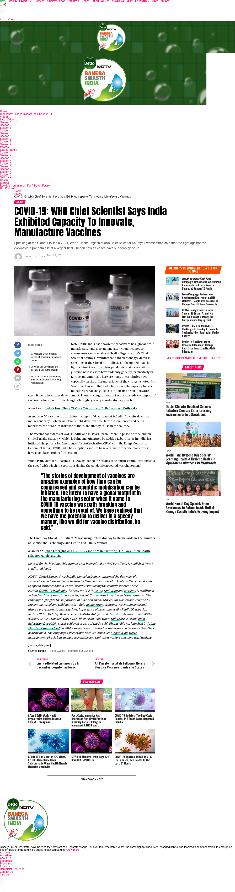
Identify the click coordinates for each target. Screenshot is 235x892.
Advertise (6, 855)
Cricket (52, 1)
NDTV (3, 1)
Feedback (6, 860)
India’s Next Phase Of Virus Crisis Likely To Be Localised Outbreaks (91, 408)
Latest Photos (8, 149)
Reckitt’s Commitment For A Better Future (25, 185)
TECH (96, 1)
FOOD (62, 1)
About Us (5, 858)
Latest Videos (8, 119)
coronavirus (102, 367)
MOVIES (40, 1)
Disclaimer (6, 863)
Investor (5, 866)
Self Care (5, 177)
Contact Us (6, 871)
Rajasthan (142, 1)
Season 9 (5, 144)
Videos (4, 116)
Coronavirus (57, 651)
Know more (72, 849)
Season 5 (5, 133)
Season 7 (5, 138)
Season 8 (5, 141)
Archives (5, 852)
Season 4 (5, 130)
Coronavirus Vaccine (80, 651)
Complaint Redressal (12, 869)
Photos (4, 147)
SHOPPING (118, 1)
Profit (23, 1)
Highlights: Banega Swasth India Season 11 (26, 114)
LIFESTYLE (73, 1)
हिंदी (31, 1)
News (18, 193)
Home (3, 111)
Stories (4, 182)
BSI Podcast (7, 188)
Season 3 (5, 127)
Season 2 (5, 125)
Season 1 (5, 122)
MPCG (155, 1)
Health (4, 180)
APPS (129, 1)
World (13, 1)
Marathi (166, 1)
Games (105, 1)
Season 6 (5, 136)
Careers (4, 874)
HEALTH (86, 1)
